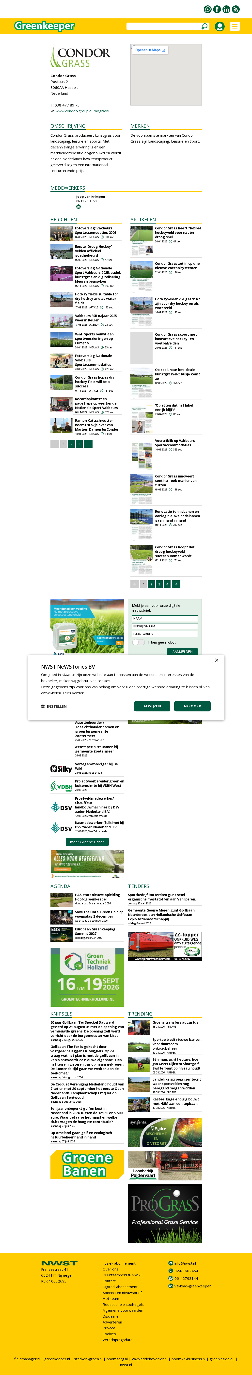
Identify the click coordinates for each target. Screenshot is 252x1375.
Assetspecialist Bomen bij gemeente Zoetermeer (96, 749)
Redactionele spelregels (123, 1304)
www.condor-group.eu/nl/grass (82, 110)
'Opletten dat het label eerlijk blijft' (174, 407)
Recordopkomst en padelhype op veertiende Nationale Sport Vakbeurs (96, 403)
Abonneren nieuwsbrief (122, 1292)
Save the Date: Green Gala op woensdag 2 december (99, 914)
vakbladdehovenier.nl (149, 1358)
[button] (54, 706)
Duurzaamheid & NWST (122, 1274)
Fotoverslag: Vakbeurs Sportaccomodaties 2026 (95, 230)
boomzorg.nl (117, 1358)
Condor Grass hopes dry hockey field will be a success (94, 381)
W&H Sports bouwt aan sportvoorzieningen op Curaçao (94, 338)
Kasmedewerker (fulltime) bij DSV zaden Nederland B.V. (99, 824)
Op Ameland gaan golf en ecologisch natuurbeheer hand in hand (81, 1134)
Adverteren (112, 1322)
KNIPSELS (61, 1013)
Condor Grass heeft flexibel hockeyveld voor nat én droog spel (178, 232)
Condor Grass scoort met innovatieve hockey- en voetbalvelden (176, 338)
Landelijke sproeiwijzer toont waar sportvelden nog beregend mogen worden (177, 1083)
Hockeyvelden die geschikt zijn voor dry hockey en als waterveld (177, 303)
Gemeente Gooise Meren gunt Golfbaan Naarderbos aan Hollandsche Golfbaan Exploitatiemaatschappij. (161, 914)
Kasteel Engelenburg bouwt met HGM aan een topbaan (176, 1101)
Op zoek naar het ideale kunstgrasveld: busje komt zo (177, 374)
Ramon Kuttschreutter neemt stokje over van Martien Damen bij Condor (96, 425)
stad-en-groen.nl (88, 1358)
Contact (109, 1280)
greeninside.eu (222, 1358)
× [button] (216, 660)
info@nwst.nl (185, 1263)
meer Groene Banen (87, 841)
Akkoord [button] (192, 706)
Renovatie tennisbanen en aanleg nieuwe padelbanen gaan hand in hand (177, 516)
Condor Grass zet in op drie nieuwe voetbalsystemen (177, 265)
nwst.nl (126, 1364)
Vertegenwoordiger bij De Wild (96, 766)
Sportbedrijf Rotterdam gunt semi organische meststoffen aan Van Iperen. (162, 896)
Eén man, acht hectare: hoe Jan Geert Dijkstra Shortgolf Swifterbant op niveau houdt (177, 1064)
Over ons (110, 1269)
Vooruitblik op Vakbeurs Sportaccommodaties (175, 442)
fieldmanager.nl (27, 1358)
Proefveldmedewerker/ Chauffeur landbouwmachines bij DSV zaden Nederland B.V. (97, 805)
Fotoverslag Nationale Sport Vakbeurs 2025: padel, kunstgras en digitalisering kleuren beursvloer (98, 275)
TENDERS (138, 886)
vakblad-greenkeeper (192, 1285)
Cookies (109, 1333)
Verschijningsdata (117, 1339)
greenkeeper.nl (57, 1358)
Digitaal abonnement (120, 1286)
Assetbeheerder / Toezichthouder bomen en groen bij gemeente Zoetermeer (97, 729)
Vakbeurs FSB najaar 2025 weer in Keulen (96, 317)
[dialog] (126, 687)
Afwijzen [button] (152, 706)
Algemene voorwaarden (123, 1310)
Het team (111, 1298)
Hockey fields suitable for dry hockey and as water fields (96, 298)
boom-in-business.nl (188, 1358)
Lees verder (73, 692)
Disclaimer (111, 1316)
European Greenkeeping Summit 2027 (95, 931)
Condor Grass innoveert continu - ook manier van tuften (176, 480)
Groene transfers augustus (175, 1022)
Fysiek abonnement (119, 1263)
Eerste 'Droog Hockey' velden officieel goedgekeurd (93, 251)
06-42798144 (186, 1278)
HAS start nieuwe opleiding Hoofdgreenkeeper (97, 896)
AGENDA (60, 886)
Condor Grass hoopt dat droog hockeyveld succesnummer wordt (175, 551)
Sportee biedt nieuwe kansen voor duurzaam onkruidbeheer (177, 1044)
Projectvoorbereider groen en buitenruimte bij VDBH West (99, 783)
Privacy (109, 1327)
